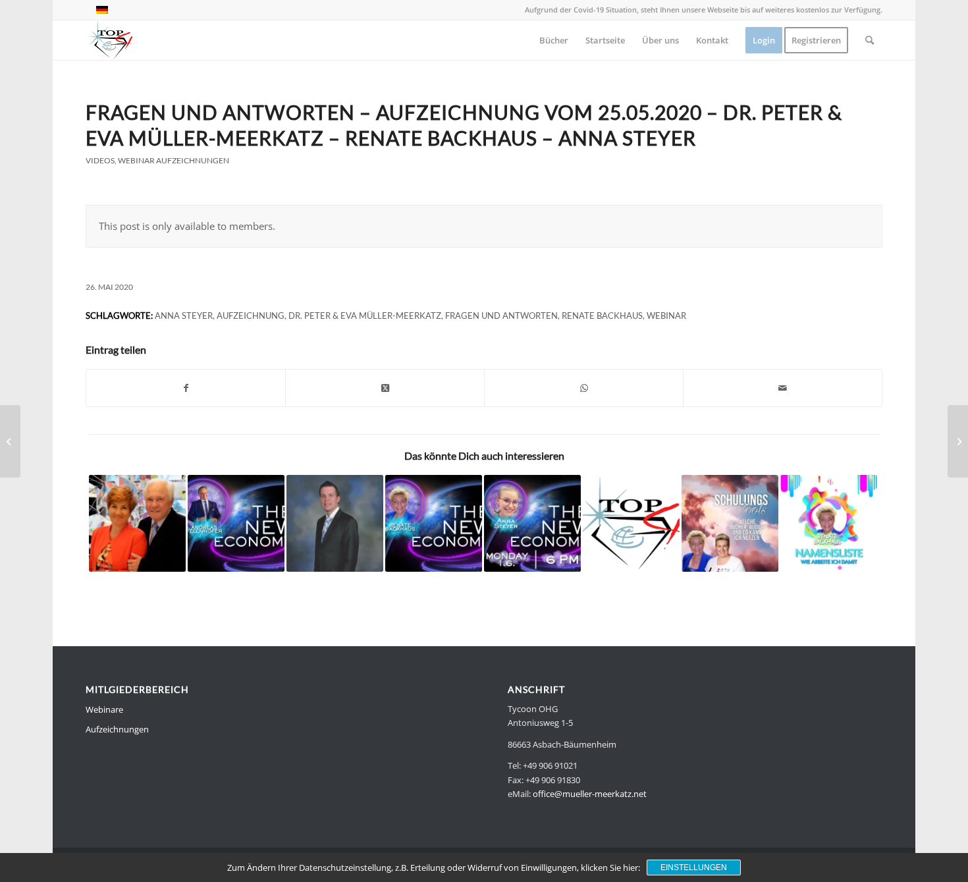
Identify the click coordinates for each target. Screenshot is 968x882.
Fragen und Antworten (501, 315)
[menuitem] (554, 40)
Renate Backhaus (602, 315)
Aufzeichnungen (117, 729)
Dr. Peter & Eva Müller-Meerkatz (364, 315)
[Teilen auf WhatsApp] (584, 388)
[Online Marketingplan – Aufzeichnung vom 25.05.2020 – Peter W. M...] (10, 441)
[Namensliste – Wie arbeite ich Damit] (828, 523)
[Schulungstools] (730, 523)
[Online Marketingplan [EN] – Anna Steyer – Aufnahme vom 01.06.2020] (532, 523)
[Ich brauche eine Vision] (433, 523)
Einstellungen (693, 867)
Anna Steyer (184, 315)
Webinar (666, 315)
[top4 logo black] (111, 40)
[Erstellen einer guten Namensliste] (334, 523)
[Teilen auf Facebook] (185, 388)
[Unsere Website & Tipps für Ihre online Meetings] (631, 523)
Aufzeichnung (250, 315)
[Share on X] (385, 388)
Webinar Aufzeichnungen (173, 160)
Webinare (104, 709)
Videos (100, 160)
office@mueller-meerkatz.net (590, 794)
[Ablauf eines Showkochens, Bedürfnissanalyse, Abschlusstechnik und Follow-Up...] (958, 441)
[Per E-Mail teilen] (783, 388)
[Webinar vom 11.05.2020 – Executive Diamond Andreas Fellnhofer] (236, 523)
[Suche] (869, 40)
